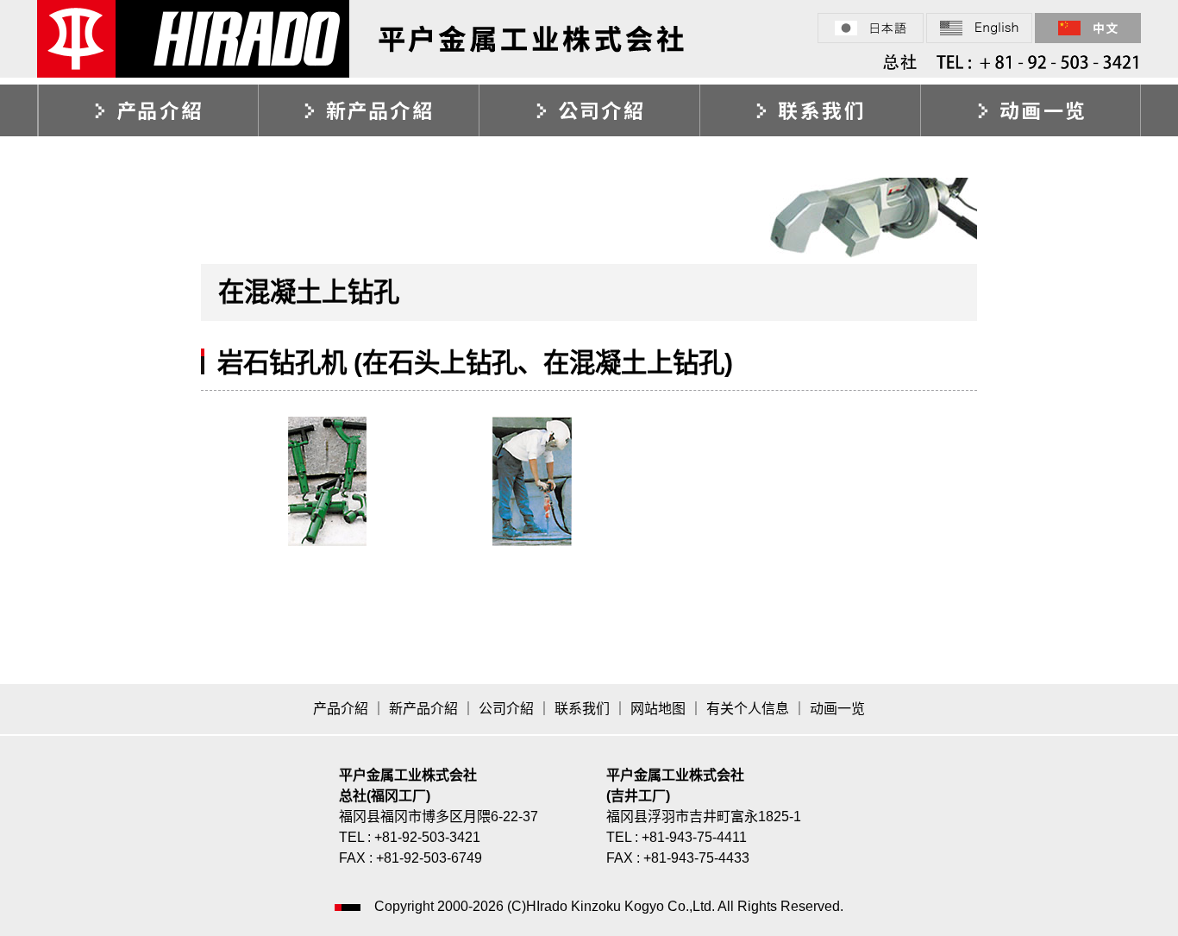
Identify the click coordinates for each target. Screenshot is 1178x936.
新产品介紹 (368, 110)
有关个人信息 (747, 708)
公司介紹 (589, 110)
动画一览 (1030, 110)
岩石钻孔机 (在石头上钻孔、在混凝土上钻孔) (475, 362)
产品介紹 (147, 110)
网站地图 (658, 708)
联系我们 (809, 110)
